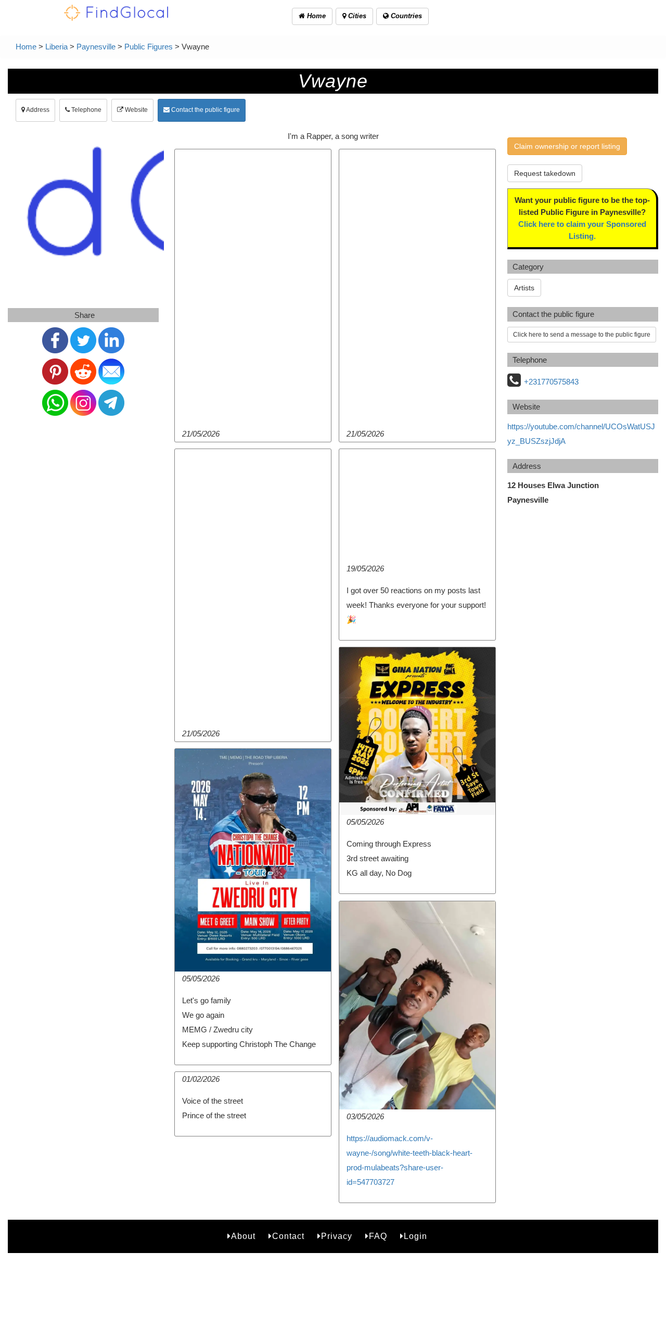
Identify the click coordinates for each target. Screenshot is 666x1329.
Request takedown (544, 173)
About (243, 1236)
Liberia (56, 46)
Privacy (336, 1236)
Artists (524, 288)
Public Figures (148, 46)
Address (37, 109)
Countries (405, 16)
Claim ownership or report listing (567, 146)
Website (135, 109)
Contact (288, 1236)
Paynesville (96, 46)
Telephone (85, 109)
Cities (356, 16)
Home (315, 16)
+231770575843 (551, 381)
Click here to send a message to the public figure (581, 334)
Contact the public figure (205, 109)
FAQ (378, 1236)
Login (415, 1236)
